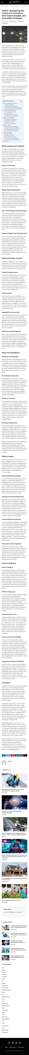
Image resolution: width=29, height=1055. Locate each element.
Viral (3, 1028)
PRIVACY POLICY (13, 1047)
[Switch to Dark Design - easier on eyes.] (24, 2)
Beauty (3, 978)
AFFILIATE (4, 972)
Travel (3, 1023)
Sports (3, 1012)
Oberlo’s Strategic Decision (10, 110)
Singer (3, 1008)
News (3, 1001)
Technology (4, 1016)
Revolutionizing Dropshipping (12, 126)
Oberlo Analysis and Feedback (10, 103)
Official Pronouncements (11, 111)
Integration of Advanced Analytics (13, 139)
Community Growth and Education (13, 128)
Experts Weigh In (9, 133)
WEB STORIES (5, 1030)
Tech (3, 1014)
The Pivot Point (9, 113)
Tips (3, 1021)
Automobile (4, 976)
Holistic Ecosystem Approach (12, 116)
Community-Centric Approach (12, 130)
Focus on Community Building (12, 138)
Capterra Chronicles (9, 104)
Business (4, 983)
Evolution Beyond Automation (12, 129)
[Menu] (2, 2)
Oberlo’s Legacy (7, 125)
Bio (2, 981)
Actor (3, 967)
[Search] (27, 2)
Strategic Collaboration (11, 123)
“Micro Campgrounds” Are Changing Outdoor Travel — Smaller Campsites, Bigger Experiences (14, 833)
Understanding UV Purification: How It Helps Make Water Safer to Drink (19, 927)
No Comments (21, 21)
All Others (4, 974)
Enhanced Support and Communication (14, 108)
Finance (3, 992)
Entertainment (5, 987)
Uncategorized (5, 1025)
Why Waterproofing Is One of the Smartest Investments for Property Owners (13, 790)
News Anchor (5, 1003)
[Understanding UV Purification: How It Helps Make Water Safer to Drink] (6, 927)
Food (3, 994)
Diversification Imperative (11, 120)
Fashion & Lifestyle (6, 990)
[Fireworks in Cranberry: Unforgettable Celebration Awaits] (14, 802)
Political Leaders (5, 1005)
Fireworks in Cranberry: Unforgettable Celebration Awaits (18, 942)
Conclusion (6, 141)
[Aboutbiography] (14, 2)
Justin (7, 21)
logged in (11, 912)
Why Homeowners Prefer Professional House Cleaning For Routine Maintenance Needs (18, 951)
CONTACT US (21, 1047)
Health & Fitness (5, 996)
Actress (3, 970)
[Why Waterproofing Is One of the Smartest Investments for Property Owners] (14, 780)
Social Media (5, 1010)
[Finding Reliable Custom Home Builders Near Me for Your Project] (14, 869)
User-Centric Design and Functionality (13, 107)
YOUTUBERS (5, 1032)
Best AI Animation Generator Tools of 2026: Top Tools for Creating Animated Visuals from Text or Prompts (14, 856)
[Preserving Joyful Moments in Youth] (14, 891)
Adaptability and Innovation (11, 114)
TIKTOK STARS (5, 1019)
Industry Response (8, 132)
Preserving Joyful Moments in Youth (11, 900)
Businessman (5, 985)
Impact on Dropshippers (9, 117)
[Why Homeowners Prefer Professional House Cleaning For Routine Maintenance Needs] (6, 950)
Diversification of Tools (11, 136)
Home (3, 999)
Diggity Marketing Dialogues (11, 106)
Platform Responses (10, 135)
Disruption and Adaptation (11, 119)
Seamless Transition (10, 122)
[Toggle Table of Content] (20, 101)
